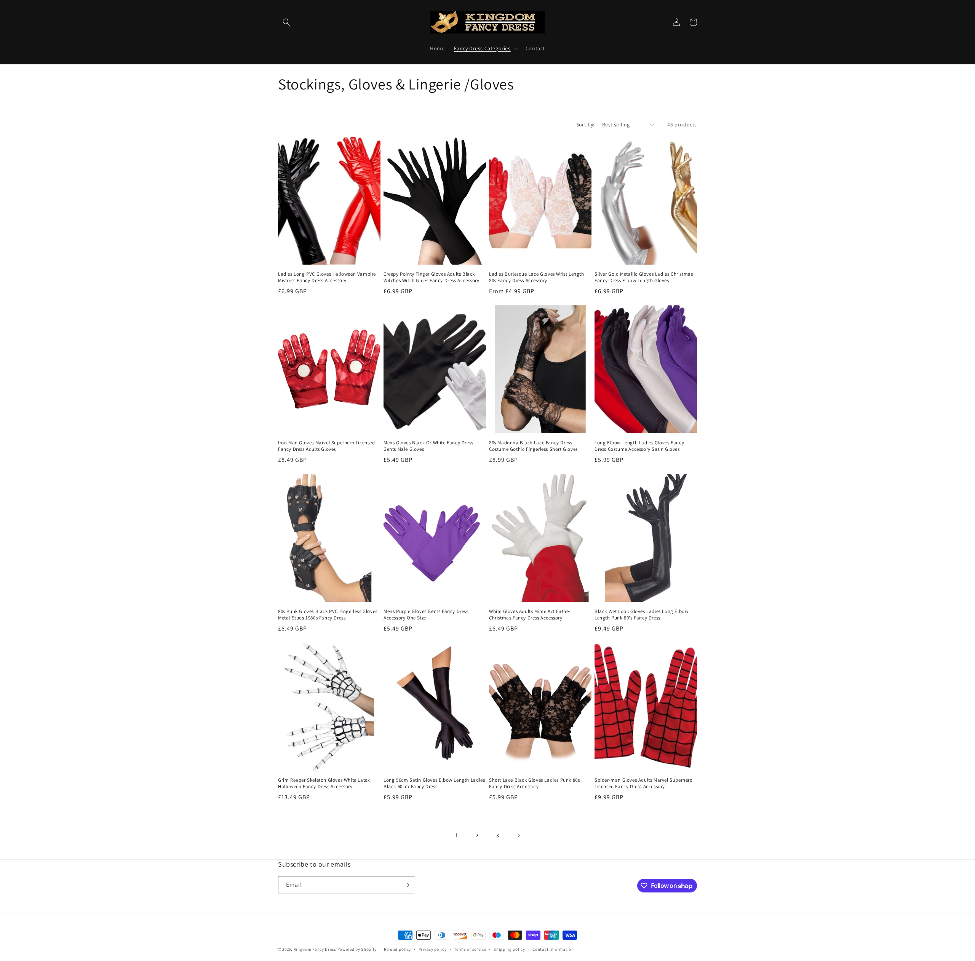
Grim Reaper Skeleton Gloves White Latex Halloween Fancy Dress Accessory (324, 783)
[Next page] (518, 835)
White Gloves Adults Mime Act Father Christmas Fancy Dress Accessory (530, 614)
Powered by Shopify (357, 949)
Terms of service (470, 949)
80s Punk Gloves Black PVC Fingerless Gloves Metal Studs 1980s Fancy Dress (327, 614)
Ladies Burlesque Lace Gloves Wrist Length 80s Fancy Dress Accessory (536, 277)
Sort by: (585, 124)
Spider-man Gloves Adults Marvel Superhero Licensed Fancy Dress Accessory (644, 783)
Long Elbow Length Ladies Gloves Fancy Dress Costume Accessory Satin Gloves (639, 446)
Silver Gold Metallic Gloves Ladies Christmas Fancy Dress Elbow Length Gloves (644, 277)
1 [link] (456, 835)
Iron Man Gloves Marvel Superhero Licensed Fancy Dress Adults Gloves (326, 446)
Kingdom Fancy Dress (315, 949)
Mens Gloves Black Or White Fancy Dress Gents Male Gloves (428, 446)
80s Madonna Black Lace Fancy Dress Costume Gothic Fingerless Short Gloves (533, 446)
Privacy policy (433, 949)
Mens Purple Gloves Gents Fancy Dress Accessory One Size (426, 614)
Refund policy (397, 949)
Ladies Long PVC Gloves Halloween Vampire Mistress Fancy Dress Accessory (327, 277)
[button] (286, 22)
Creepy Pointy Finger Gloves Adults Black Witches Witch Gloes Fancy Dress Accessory (432, 277)
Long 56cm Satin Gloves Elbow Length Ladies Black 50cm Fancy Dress (434, 783)
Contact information (553, 949)
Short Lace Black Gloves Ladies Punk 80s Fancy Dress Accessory (534, 783)
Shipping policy (509, 949)
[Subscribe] (406, 885)
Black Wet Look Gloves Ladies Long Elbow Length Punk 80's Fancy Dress (641, 614)
